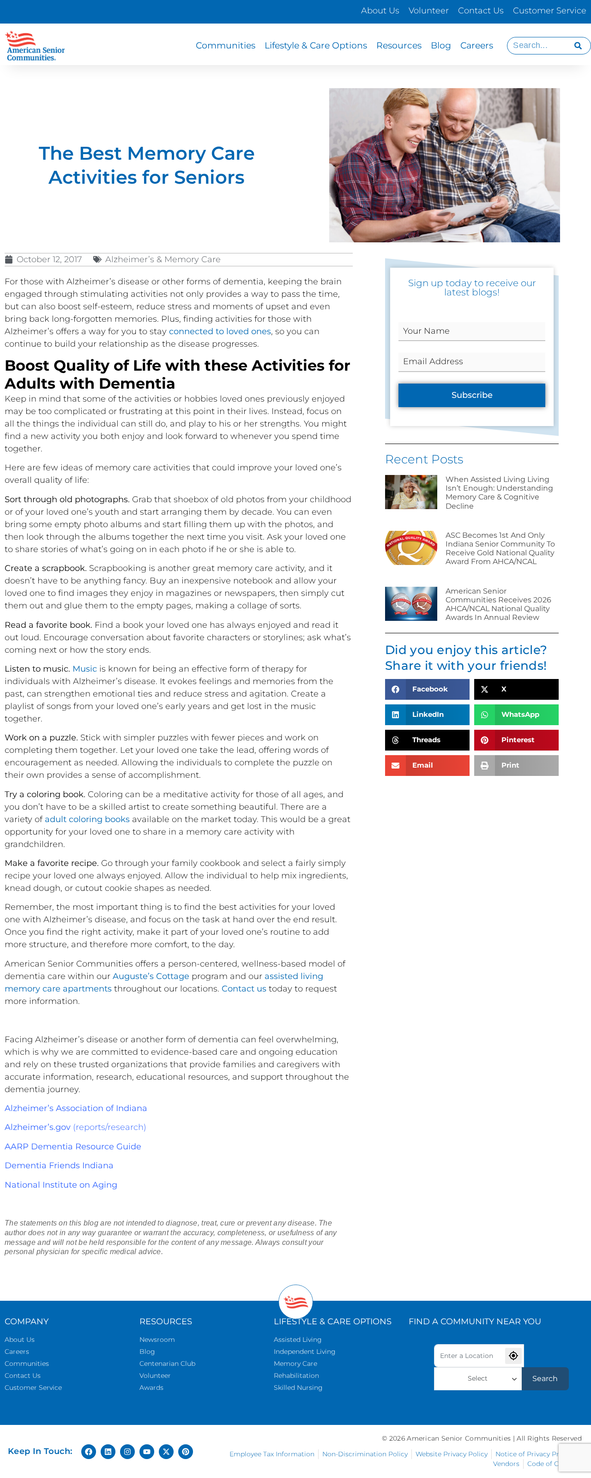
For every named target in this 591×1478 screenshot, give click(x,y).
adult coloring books (87, 819)
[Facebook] (88, 1451)
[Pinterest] (185, 1451)
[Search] (578, 45)
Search (545, 1378)
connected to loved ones (220, 331)
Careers (476, 45)
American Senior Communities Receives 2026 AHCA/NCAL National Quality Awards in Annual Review (498, 604)
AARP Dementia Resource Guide (73, 1147)
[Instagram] (127, 1451)
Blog (441, 45)
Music (84, 669)
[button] (427, 689)
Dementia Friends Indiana (59, 1165)
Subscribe (472, 395)
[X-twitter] (166, 1451)
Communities (225, 45)
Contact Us (481, 11)
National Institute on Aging (61, 1185)
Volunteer (429, 11)
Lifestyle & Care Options (316, 45)
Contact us (244, 989)
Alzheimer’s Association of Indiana (76, 1108)
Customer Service (549, 11)
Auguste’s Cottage (151, 976)
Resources (399, 45)
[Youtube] (146, 1451)
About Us (380, 11)
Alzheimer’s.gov (38, 1127)
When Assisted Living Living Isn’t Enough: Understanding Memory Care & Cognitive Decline (499, 493)
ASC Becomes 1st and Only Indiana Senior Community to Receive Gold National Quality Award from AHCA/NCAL (500, 548)
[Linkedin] (108, 1451)
